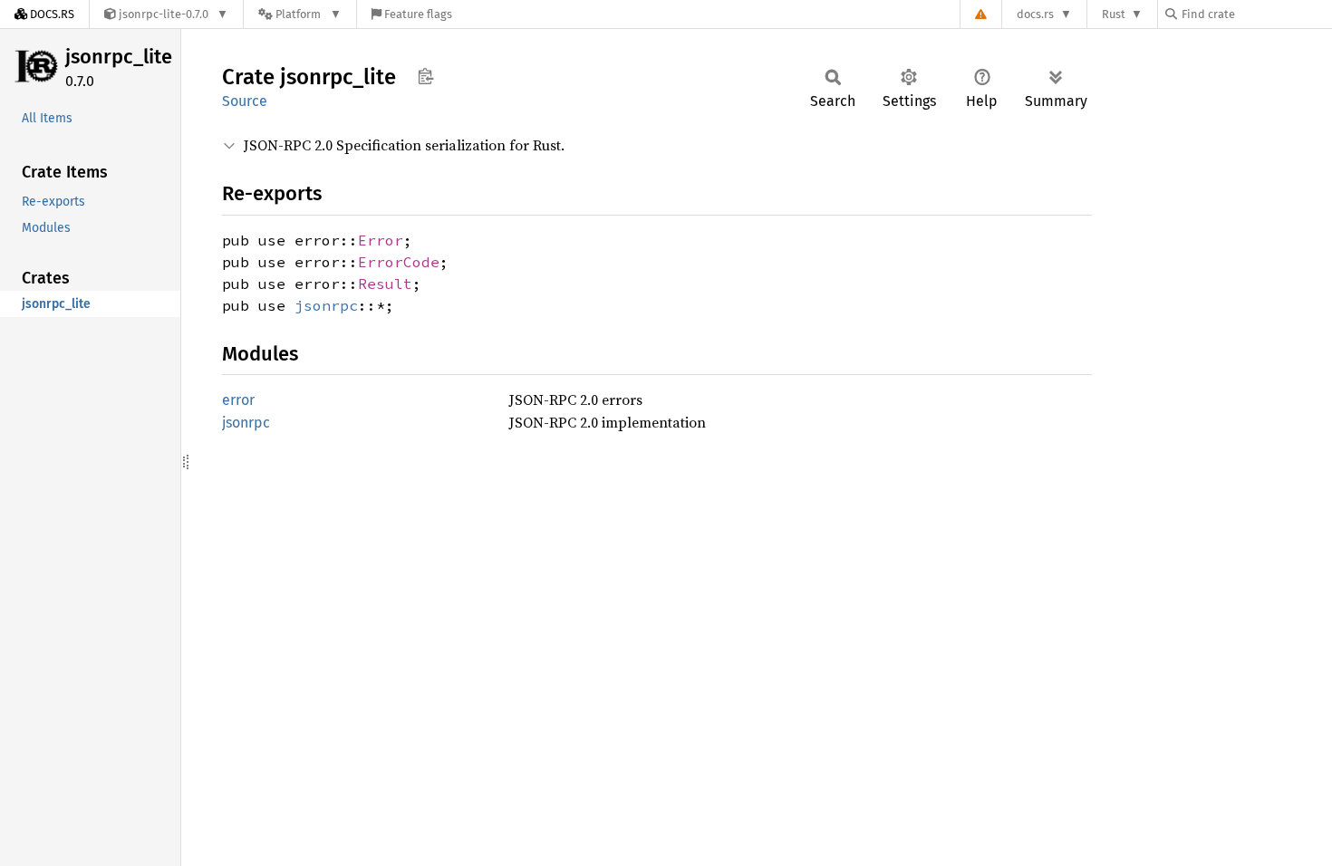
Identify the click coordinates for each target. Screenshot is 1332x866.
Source (244, 101)
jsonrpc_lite (118, 56)
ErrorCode (398, 262)
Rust (1113, 14)
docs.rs (1035, 14)
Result (385, 283)
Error (380, 240)
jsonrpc (326, 305)
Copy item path (425, 76)
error (238, 400)
